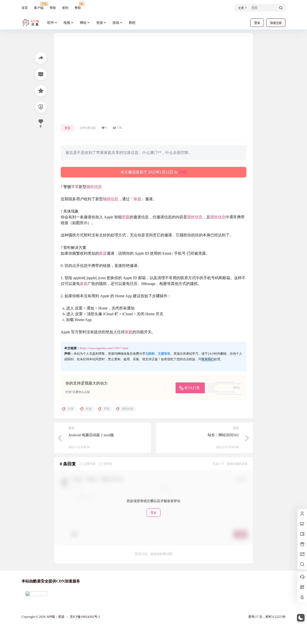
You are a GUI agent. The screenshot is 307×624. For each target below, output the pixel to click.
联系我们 (207, 359)
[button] (301, 618)
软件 (50, 23)
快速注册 (276, 23)
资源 (99, 23)
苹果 (75, 187)
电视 (67, 23)
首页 (25, 8)
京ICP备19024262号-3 (85, 616)
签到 (65, 8)
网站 (83, 23)
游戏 (115, 23)
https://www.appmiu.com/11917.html (104, 348)
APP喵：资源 (55, 616)
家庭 (137, 199)
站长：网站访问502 (223, 435)
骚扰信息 (94, 187)
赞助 (78, 6)
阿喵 (183, 172)
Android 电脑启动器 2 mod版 (91, 435)
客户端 (38, 6)
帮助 (53, 8)
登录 (257, 23)
